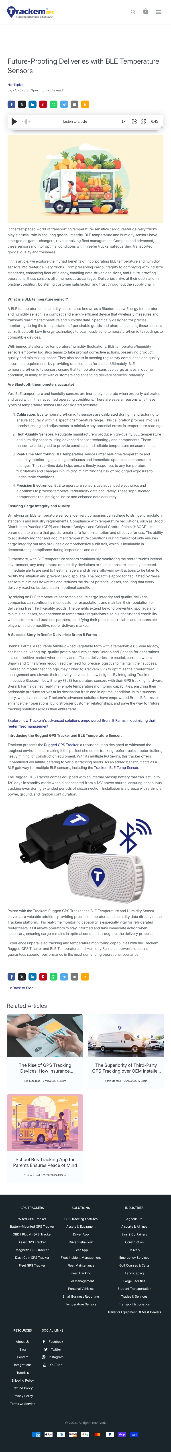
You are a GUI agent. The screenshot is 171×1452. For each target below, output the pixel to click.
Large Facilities (134, 1281)
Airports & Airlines (134, 1226)
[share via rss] (85, 104)
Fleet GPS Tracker (32, 1265)
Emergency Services (134, 1257)
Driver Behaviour (81, 1242)
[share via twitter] (22, 104)
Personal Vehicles (81, 1288)
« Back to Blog (22, 988)
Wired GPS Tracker (32, 1219)
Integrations (22, 1365)
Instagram (56, 1357)
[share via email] (74, 104)
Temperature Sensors (80, 1304)
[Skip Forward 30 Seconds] (143, 121)
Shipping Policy (22, 1380)
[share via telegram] (64, 104)
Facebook (56, 1341)
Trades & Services (134, 1296)
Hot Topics (15, 84)
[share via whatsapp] (53, 104)
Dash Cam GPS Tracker (32, 1257)
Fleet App (81, 1250)
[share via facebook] (11, 104)
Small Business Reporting (81, 1296)
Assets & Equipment (81, 1226)
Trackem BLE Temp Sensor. (116, 767)
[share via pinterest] (43, 104)
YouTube (56, 1365)
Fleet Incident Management (81, 1257)
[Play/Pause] (14, 121)
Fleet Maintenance (80, 1265)
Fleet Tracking (81, 1273)
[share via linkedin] (32, 104)
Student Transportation (134, 1288)
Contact (22, 1357)
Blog (22, 1349)
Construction (134, 1242)
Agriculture (134, 1219)
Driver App (81, 1234)
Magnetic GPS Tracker (32, 1250)
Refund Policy (23, 1388)
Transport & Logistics (134, 1304)
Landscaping (134, 1273)
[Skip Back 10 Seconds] (134, 121)
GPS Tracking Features (81, 1219)
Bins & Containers (134, 1234)
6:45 (154, 121)
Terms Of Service (22, 1404)
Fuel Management (81, 1281)
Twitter (56, 1349)
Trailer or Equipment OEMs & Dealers (134, 1312)
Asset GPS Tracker (32, 1242)
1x (123, 121)
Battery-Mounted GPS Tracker (32, 1226)
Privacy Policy (22, 1396)
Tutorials (22, 1372)
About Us (22, 1341)
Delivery (134, 1250)
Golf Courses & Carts (134, 1265)
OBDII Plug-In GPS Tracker (32, 1234)
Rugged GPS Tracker (61, 745)
